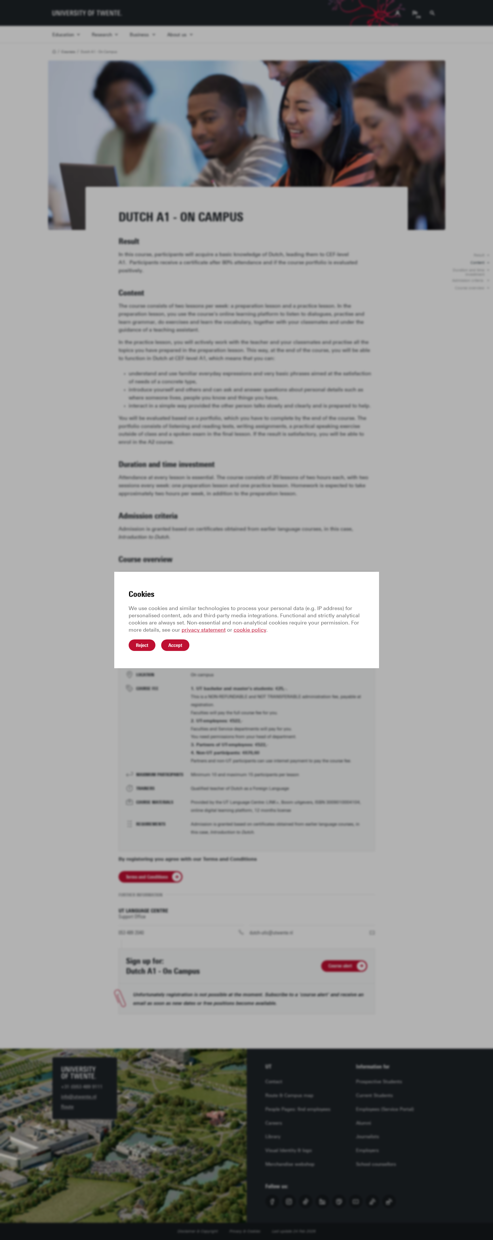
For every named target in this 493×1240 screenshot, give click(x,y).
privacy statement (204, 630)
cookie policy (250, 630)
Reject (142, 645)
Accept (175, 645)
